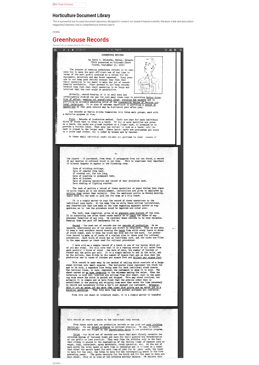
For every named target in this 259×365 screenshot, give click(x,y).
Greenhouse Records (81, 39)
